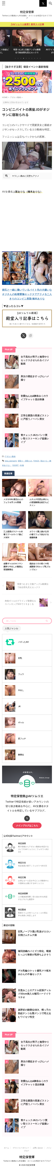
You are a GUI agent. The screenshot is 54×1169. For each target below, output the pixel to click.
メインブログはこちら (27, 825)
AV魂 (22, 465)
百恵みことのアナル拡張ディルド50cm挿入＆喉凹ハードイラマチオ (34, 994)
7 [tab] (31, 58)
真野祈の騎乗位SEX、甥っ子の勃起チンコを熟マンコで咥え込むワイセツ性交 (34, 1013)
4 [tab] (23, 58)
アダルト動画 (10, 456)
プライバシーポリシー (21, 1148)
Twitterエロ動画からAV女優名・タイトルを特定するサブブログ (27, 1161)
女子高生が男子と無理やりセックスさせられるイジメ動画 (35, 360)
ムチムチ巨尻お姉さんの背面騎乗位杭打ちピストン (39, 502)
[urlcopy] (30, 335)
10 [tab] (40, 58)
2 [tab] (18, 58)
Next (51, 41)
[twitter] (23, 335)
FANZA (36, 461)
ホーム (6, 1148)
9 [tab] (37, 58)
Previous (2, 41)
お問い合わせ (38, 1148)
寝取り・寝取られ (25, 461)
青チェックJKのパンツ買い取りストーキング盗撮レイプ (35, 438)
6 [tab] (29, 58)
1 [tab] (15, 58)
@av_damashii (11, 461)
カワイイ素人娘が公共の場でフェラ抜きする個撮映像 (39, 534)
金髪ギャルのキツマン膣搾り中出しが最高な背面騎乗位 (13, 566)
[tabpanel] (27, 42)
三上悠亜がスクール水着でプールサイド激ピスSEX (13, 534)
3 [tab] (20, 58)
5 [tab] (26, 58)
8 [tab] (34, 58)
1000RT (15, 465)
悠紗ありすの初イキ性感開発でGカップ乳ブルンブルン (39, 566)
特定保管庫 (27, 12)
